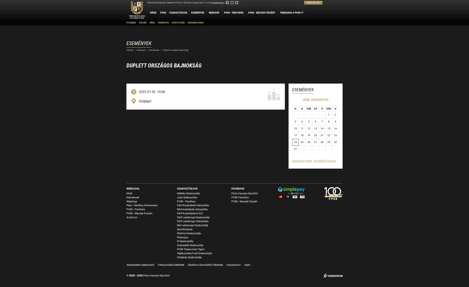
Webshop (214, 12)
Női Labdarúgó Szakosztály (192, 225)
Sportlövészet (185, 229)
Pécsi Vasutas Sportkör (244, 193)
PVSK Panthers (240, 197)
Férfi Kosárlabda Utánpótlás (193, 205)
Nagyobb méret (302, 161)
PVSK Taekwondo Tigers (191, 249)
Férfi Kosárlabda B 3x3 (190, 213)
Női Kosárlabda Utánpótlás (192, 209)
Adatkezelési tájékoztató (140, 264)
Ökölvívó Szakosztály (189, 233)
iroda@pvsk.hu (218, 2)
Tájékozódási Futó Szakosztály (194, 253)
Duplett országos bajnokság (175, 50)
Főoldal (129, 50)
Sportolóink (178, 22)
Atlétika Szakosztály (188, 193)
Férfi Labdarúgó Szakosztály (193, 217)
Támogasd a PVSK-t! (291, 12)
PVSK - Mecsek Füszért (261, 12)
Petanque (131, 22)
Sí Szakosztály (185, 241)
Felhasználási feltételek (171, 264)
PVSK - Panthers (234, 12)
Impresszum (234, 264)
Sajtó (247, 264)
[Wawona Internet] (333, 276)
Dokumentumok (196, 22)
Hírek (153, 12)
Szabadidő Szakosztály (190, 245)
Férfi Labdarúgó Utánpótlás (192, 221)
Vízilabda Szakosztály (189, 257)
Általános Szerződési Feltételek (205, 264)
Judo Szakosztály (187, 197)
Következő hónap (325, 161)
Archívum (131, 217)
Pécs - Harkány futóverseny (142, 205)
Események (197, 12)
